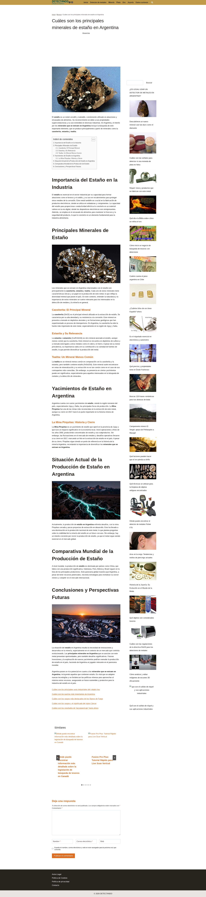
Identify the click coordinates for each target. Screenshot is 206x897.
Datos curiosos (142, 2)
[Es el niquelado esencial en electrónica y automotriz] (143, 324)
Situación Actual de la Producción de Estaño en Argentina (75, 161)
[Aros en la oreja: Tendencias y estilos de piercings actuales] (143, 541)
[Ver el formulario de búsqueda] (152, 2)
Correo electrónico (85, 841)
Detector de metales (98, 2)
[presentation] (69, 742)
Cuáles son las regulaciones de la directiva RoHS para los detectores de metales (141, 647)
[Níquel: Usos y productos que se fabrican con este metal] (143, 176)
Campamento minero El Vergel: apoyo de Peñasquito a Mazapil (142, 429)
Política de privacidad (60, 882)
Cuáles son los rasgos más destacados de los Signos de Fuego (77, 699)
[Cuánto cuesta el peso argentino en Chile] (143, 264)
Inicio (86, 2)
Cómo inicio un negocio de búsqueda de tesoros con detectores (140, 249)
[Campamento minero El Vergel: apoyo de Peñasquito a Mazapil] (143, 413)
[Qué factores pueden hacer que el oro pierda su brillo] (143, 444)
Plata (118, 2)
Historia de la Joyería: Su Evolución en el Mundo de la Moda (141, 588)
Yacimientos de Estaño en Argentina (67, 156)
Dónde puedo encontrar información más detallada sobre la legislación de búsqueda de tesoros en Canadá (68, 766)
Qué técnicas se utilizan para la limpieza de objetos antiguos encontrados (141, 487)
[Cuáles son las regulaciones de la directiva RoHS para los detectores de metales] (143, 632)
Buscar (149, 83)
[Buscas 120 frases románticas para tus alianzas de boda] (143, 383)
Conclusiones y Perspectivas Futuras (68, 166)
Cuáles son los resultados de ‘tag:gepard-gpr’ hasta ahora (75, 708)
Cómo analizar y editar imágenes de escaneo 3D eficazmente (140, 677)
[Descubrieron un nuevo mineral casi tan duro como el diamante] (143, 108)
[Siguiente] (114, 757)
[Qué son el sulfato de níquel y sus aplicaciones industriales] (142, 693)
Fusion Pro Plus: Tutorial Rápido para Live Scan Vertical (102, 760)
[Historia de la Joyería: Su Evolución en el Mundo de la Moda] (143, 571)
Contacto (55, 885)
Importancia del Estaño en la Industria (68, 143)
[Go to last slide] (58, 757)
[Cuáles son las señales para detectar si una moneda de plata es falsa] (143, 142)
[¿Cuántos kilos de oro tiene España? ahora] (143, 294)
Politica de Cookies (59, 878)
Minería (111, 2)
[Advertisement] (86, 50)
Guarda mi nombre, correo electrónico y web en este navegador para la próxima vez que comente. (85, 849)
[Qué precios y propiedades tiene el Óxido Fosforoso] (143, 353)
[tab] (81, 784)
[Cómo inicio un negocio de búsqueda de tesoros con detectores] (143, 233)
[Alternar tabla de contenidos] (92, 139)
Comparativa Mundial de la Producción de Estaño (72, 164)
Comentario (57, 808)
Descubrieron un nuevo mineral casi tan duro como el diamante (141, 125)
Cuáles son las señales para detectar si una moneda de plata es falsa (141, 161)
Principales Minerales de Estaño (66, 145)
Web (102, 841)
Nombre (57, 841)
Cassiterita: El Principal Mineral (69, 148)
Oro (124, 2)
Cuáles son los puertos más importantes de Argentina (73, 694)
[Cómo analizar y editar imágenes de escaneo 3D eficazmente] (143, 662)
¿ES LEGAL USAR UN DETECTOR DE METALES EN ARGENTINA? (142, 92)
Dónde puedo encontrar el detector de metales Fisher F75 (140, 524)
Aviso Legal (56, 874)
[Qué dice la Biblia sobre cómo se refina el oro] (143, 205)
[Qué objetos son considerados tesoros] (143, 604)
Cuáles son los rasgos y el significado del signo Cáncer (74, 703)
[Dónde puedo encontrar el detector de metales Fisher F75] (143, 505)
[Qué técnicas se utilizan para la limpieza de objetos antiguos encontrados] (143, 471)
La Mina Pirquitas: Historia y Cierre (70, 158)
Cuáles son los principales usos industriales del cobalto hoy (76, 690)
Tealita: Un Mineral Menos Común (70, 153)
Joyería (131, 2)
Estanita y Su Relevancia (67, 150)
